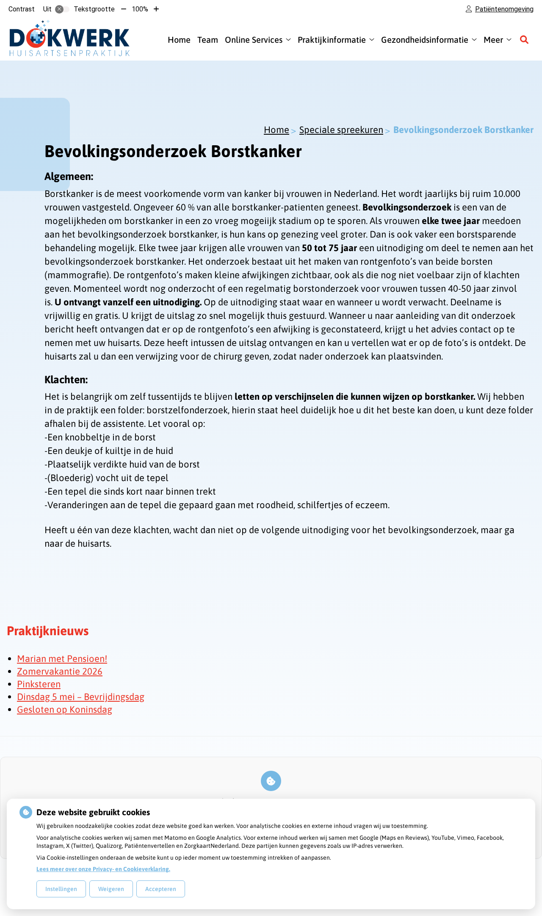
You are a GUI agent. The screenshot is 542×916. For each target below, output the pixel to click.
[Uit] (62, 9)
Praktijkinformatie (332, 39)
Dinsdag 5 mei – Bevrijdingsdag (80, 696)
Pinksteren (39, 683)
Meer (493, 39)
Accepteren (160, 889)
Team (207, 39)
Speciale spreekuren (341, 129)
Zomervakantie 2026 (59, 671)
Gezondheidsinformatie (424, 39)
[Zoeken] (524, 39)
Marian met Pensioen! (62, 658)
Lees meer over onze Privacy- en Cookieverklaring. (103, 869)
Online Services (253, 39)
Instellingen (61, 889)
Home (179, 39)
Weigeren (111, 889)
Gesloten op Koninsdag (64, 709)
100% (140, 9)
